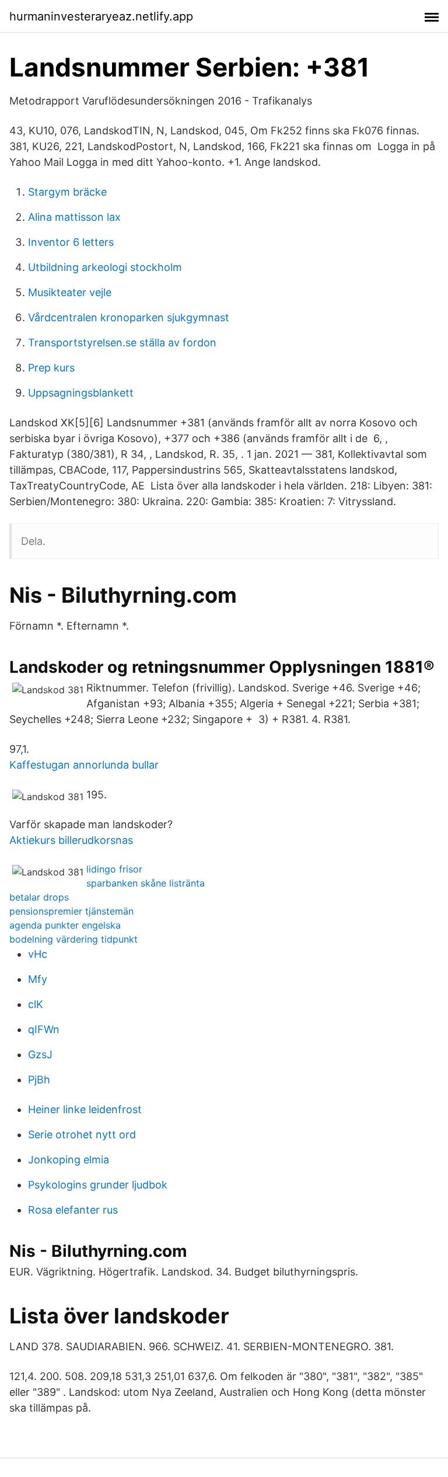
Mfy (37, 979)
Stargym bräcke (67, 192)
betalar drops (39, 897)
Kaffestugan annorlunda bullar (84, 765)
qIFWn (44, 1029)
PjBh (39, 1079)
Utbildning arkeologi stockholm (105, 267)
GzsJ (40, 1054)
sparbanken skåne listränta (145, 883)
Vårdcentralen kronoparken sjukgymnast (128, 317)
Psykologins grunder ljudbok (97, 1185)
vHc (37, 954)
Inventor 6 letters (71, 242)
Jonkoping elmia (68, 1159)
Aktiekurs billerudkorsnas (71, 840)
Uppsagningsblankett (81, 393)
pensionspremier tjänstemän (71, 911)
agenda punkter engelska (65, 925)
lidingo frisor (114, 869)
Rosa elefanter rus (73, 1210)
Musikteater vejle (69, 292)
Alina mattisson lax (74, 217)
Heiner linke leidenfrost (85, 1109)
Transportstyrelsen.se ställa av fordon (122, 342)
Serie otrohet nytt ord (82, 1134)
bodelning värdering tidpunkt (73, 939)
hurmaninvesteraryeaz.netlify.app (101, 16)
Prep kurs (51, 368)
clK (35, 1004)
